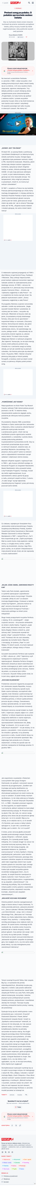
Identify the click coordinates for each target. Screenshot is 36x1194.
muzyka (19, 1094)
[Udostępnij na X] (16, 1125)
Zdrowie (17, 1162)
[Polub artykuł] (26, 37)
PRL (26, 1094)
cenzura (12, 1094)
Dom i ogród (27, 1159)
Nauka (22, 1169)
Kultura (14, 1165)
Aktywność (17, 1159)
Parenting (26, 1162)
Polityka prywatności (10, 1176)
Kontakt (6, 1182)
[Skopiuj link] (20, 1125)
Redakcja (7, 1179)
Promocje (22, 1165)
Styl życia (6, 1169)
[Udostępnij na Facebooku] (12, 1125)
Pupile (15, 1169)
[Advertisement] (18, 227)
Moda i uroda (7, 1162)
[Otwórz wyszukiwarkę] (29, 2)
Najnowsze (7, 1159)
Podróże (6, 1165)
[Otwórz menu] (33, 3)
